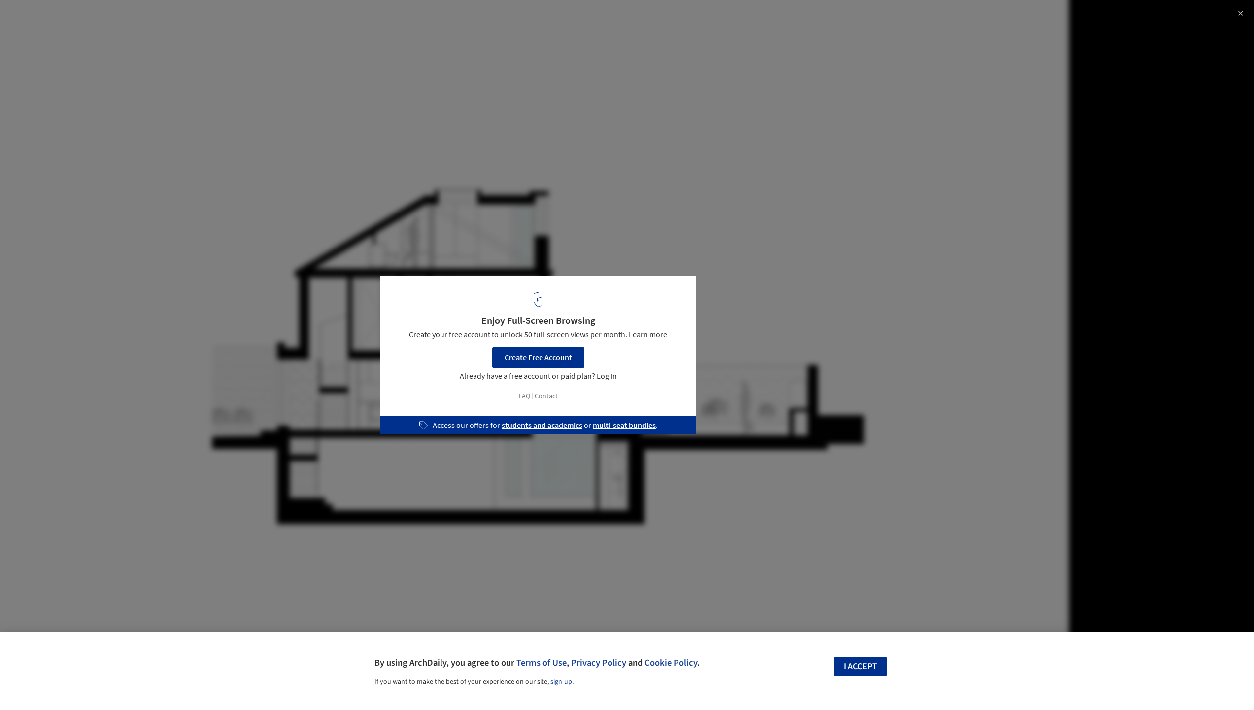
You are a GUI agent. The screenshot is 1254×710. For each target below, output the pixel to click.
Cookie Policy (670, 662)
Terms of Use (541, 662)
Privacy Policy (598, 662)
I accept (860, 666)
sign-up (561, 682)
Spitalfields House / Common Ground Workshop (129, 18)
